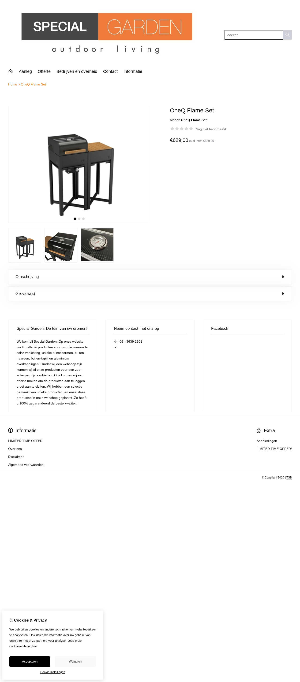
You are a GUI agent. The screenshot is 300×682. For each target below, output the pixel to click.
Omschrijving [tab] (27, 276)
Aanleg (25, 71)
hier (34, 646)
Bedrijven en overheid (76, 71)
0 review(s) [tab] (25, 293)
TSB (289, 477)
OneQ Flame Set (33, 84)
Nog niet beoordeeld (211, 129)
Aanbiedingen (267, 441)
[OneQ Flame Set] (79, 222)
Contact (110, 71)
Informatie (133, 71)
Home (12, 84)
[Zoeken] (287, 35)
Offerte (44, 71)
